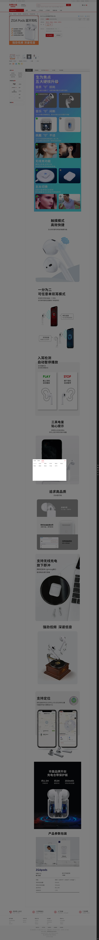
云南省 (34, 460)
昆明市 (39, 460)
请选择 (43, 460)
